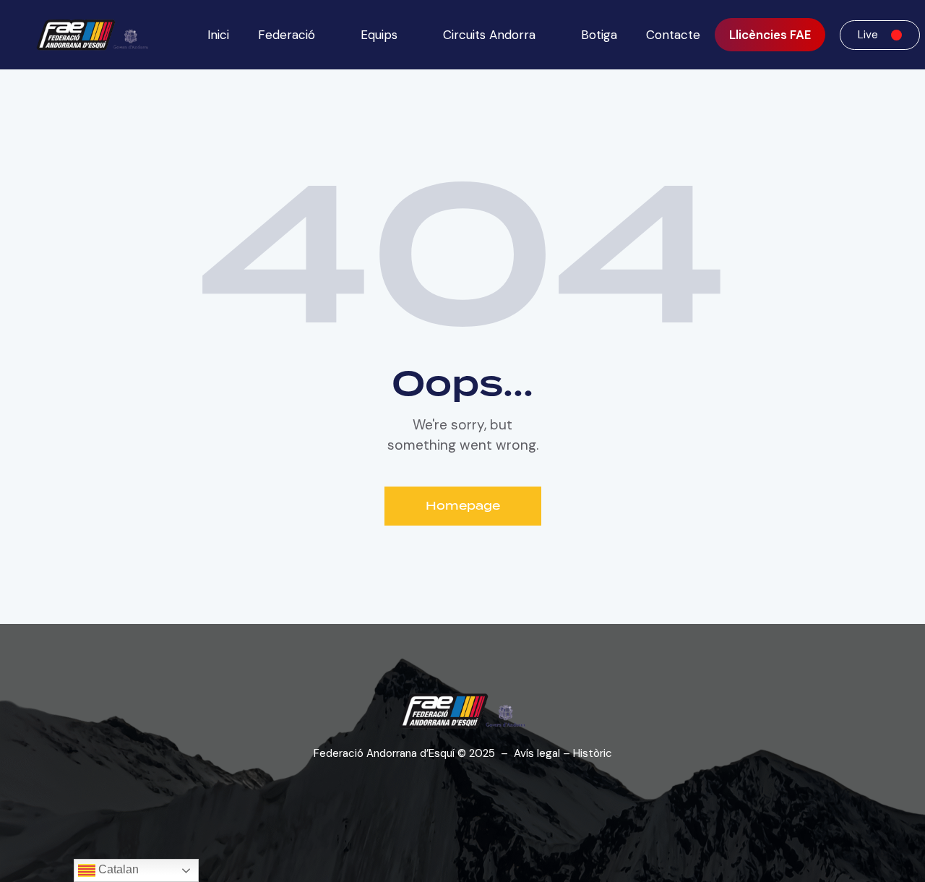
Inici (218, 35)
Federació (286, 35)
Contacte (673, 35)
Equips (379, 35)
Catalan (117, 869)
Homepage (463, 505)
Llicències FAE (770, 35)
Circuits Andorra (489, 35)
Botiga (599, 35)
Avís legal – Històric (563, 753)
